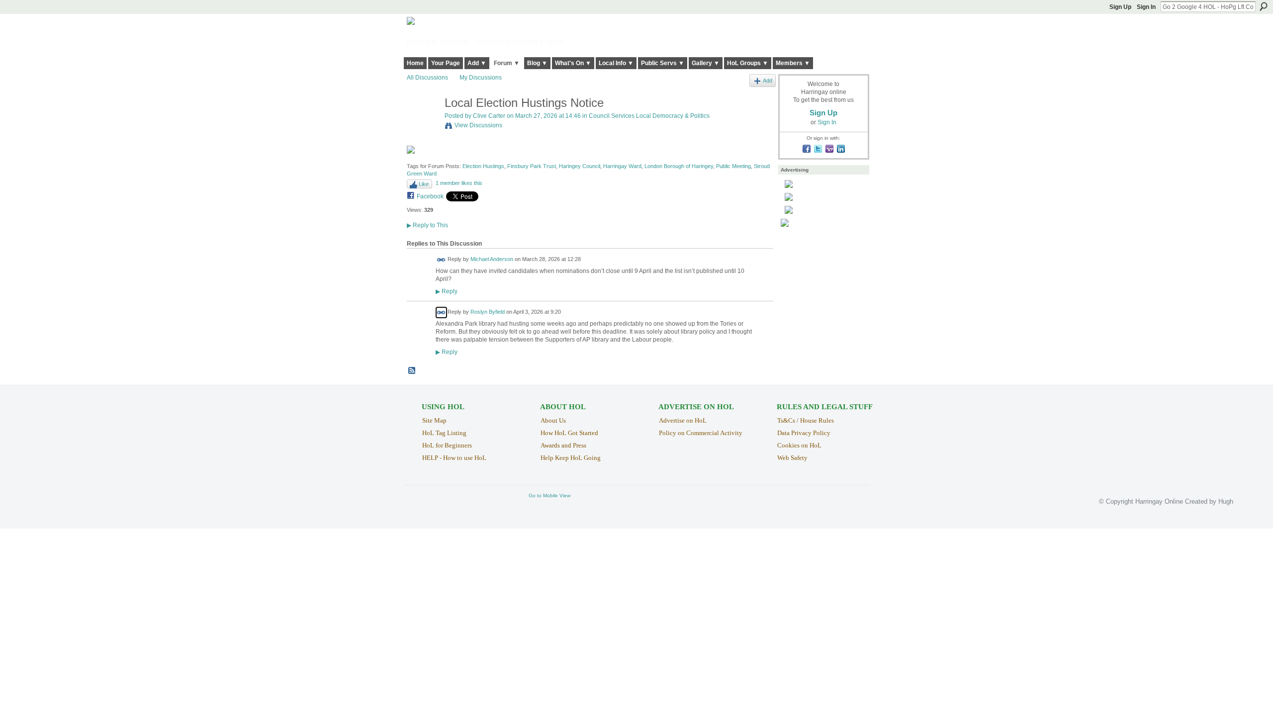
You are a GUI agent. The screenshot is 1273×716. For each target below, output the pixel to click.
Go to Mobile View (549, 495)
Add (767, 81)
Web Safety (792, 457)
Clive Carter (489, 115)
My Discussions (480, 77)
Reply (446, 291)
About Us (553, 420)
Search (1264, 6)
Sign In (1146, 6)
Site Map (434, 420)
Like (424, 184)
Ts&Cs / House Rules (805, 420)
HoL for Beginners (447, 445)
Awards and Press (563, 445)
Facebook (430, 196)
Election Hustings (483, 166)
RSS (412, 370)
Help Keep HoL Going (571, 457)
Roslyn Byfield (487, 312)
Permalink (441, 260)
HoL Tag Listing (444, 433)
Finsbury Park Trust (531, 166)
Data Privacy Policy (803, 433)
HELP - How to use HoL (454, 457)
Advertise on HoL (683, 420)
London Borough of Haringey (678, 166)
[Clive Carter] (423, 124)
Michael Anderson (491, 259)
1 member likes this (459, 183)
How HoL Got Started (569, 433)
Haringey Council (579, 166)
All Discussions (427, 77)
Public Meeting (733, 166)
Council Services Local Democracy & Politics (649, 115)
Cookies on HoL (799, 445)
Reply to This (427, 225)
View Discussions (478, 125)
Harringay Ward (622, 166)
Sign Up (1120, 6)
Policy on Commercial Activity (700, 433)
